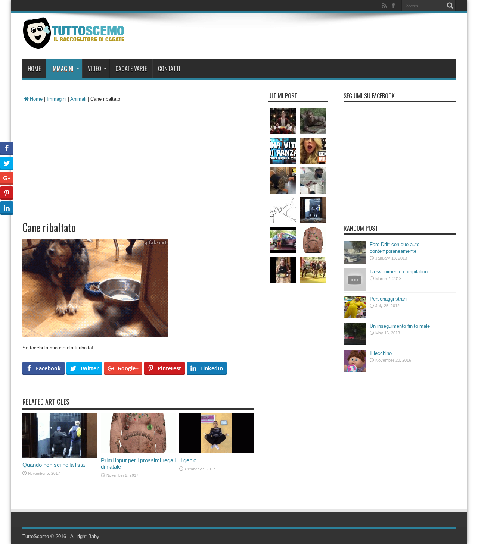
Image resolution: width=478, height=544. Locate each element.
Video (94, 68)
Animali (78, 99)
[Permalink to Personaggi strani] (355, 316)
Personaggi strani (388, 299)
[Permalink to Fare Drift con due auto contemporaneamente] (355, 262)
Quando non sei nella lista (53, 465)
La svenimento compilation (399, 271)
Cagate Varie (131, 68)
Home (34, 68)
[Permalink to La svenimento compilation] (355, 289)
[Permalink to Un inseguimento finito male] (355, 343)
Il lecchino (381, 353)
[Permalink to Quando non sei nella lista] (59, 456)
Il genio (187, 460)
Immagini (62, 68)
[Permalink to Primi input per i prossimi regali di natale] (138, 452)
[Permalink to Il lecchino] (355, 371)
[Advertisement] (138, 160)
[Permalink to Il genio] (216, 452)
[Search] (450, 5)
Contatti (169, 68)
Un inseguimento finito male (400, 326)
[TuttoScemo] (75, 43)
